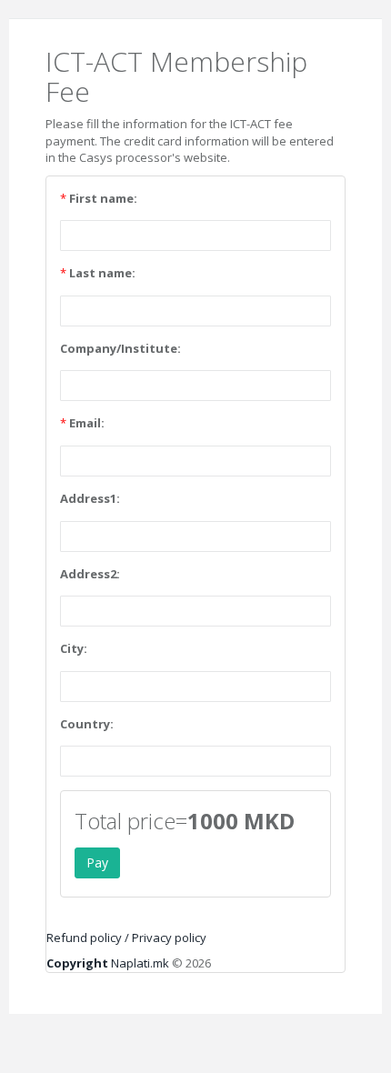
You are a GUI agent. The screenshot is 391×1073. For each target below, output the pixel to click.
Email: (87, 423)
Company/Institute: (120, 348)
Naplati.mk (107, 963)
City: (73, 648)
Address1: (90, 498)
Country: (87, 724)
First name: (103, 198)
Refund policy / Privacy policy (126, 937)
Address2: (90, 574)
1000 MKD (241, 821)
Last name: (102, 273)
